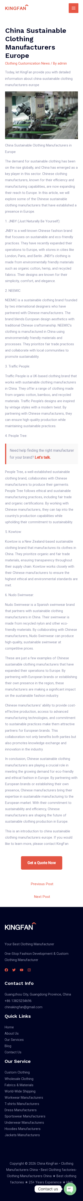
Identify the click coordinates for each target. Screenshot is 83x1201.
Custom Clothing (17, 1072)
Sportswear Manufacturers (25, 1116)
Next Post (42, 897)
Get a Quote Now (41, 863)
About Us (12, 1033)
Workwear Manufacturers (24, 1097)
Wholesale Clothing (19, 1079)
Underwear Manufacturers (24, 1122)
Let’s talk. (43, 457)
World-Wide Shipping (20, 1091)
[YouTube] (21, 970)
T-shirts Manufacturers (22, 1104)
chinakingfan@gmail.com (23, 1007)
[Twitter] (14, 970)
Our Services (14, 1040)
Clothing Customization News (27, 63)
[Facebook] (6, 970)
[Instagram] (29, 970)
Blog (8, 1046)
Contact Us (13, 1052)
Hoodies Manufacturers (23, 1129)
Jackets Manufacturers (22, 1135)
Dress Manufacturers (21, 1110)
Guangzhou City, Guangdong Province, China (38, 994)
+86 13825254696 (18, 1001)
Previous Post (42, 884)
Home (9, 1027)
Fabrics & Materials (19, 1085)
